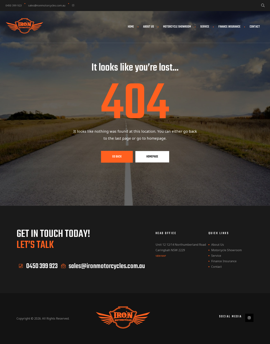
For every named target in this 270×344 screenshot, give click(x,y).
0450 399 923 (14, 5)
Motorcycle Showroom (177, 26)
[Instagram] (73, 5)
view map (161, 255)
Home (131, 26)
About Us (148, 26)
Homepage (152, 156)
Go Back (117, 156)
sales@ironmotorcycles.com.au (46, 5)
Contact (255, 26)
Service (204, 26)
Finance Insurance (229, 26)
